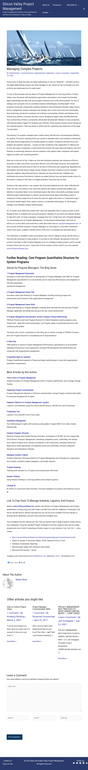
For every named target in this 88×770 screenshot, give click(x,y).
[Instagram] (80, 763)
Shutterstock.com (39, 556)
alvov (57, 556)
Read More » (12, 641)
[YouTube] (77, 763)
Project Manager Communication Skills (41, 608)
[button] (84, 9)
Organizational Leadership (44, 73)
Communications (27, 73)
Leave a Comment (62, 73)
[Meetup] (87, 763)
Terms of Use (8, 764)
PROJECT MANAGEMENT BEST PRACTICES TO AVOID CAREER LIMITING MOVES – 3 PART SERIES (69, 610)
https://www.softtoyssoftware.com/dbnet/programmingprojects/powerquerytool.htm (44, 537)
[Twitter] (74, 763)
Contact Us (8, 761)
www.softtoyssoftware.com (17, 249)
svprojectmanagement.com (68, 223)
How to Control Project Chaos (16, 608)
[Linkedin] (83, 763)
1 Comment (12, 613)
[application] (62, 5)
